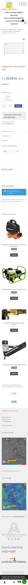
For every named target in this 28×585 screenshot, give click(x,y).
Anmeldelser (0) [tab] (6, 136)
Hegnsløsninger (17, 31)
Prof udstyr (20, 29)
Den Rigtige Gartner (19, 516)
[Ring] (24, 582)
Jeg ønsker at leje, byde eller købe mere (12, 115)
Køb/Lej (18, 106)
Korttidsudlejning (12, 29)
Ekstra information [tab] (7, 131)
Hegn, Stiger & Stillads (7, 31)
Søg (14, 582)
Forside (5, 29)
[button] (24, 39)
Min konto (4, 582)
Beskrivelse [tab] (5, 140)
